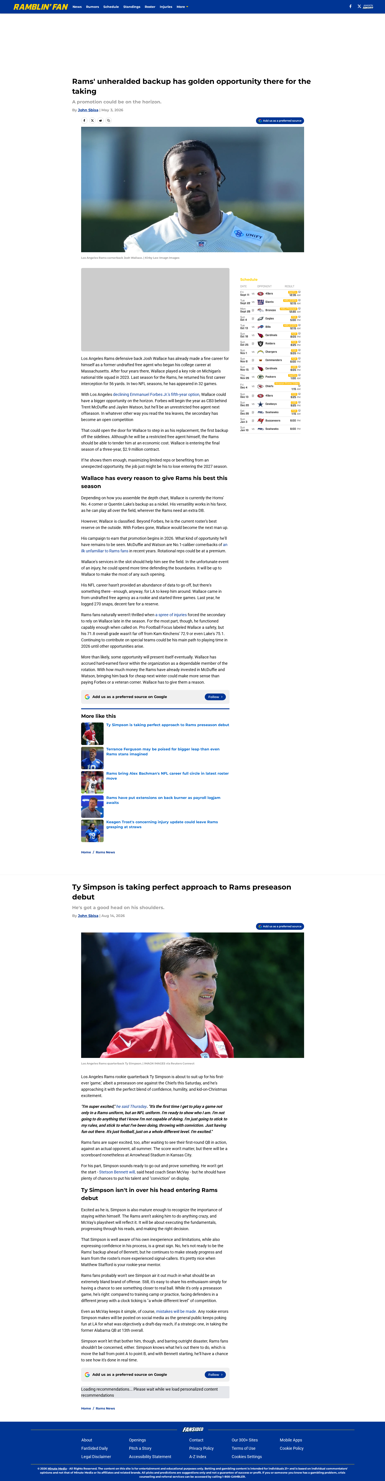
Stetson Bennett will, (117, 1172)
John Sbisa (88, 110)
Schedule (111, 7)
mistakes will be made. (176, 1311)
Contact (196, 1440)
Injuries (166, 7)
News (77, 7)
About (86, 1440)
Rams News (105, 852)
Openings (137, 1440)
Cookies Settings (247, 1456)
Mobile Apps (291, 1440)
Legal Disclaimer (96, 1456)
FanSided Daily (94, 1448)
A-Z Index (197, 1456)
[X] (359, 6)
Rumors (92, 7)
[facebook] (350, 6)
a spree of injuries (171, 614)
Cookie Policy (292, 1448)
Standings (131, 7)
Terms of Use (244, 1448)
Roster (150, 7)
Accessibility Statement (150, 1456)
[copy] (108, 120)
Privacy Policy (201, 1448)
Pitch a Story (140, 1448)
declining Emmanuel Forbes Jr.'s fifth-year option (156, 394)
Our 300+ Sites (245, 1440)
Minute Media (57, 1468)
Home (86, 852)
